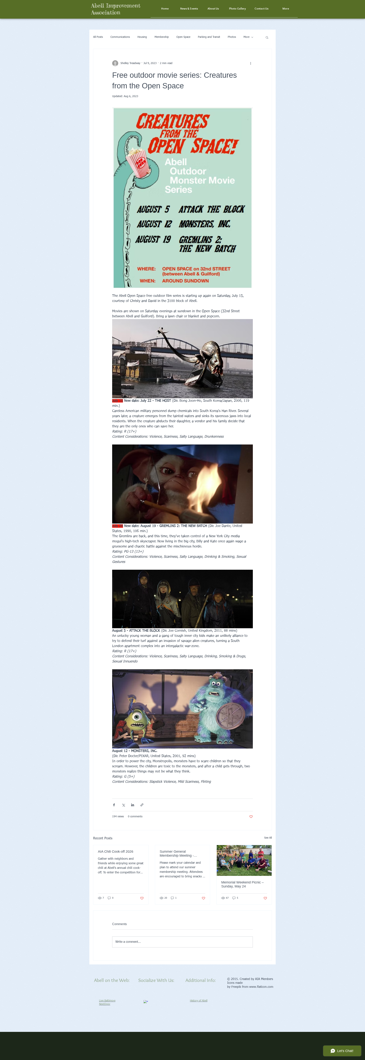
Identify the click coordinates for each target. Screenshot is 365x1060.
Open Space (183, 37)
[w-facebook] (146, 1002)
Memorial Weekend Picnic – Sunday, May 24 (242, 884)
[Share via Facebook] (114, 805)
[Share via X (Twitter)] (123, 805)
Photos (232, 37)
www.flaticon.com (261, 987)
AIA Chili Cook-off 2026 (115, 851)
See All (268, 838)
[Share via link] (142, 805)
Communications (120, 37)
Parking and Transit (209, 37)
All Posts (98, 37)
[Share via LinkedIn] (132, 805)
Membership (162, 37)
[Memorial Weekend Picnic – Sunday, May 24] (244, 860)
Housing (142, 37)
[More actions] (250, 63)
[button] (286, 10)
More (246, 37)
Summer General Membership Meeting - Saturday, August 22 (177, 854)
